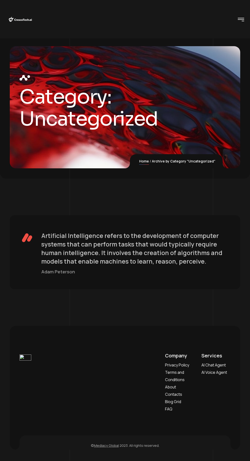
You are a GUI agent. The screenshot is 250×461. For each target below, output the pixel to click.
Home (144, 161)
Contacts (173, 394)
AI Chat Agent (213, 365)
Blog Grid (173, 401)
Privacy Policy (177, 365)
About (170, 387)
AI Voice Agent (214, 372)
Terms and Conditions (175, 376)
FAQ (168, 409)
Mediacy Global (106, 445)
